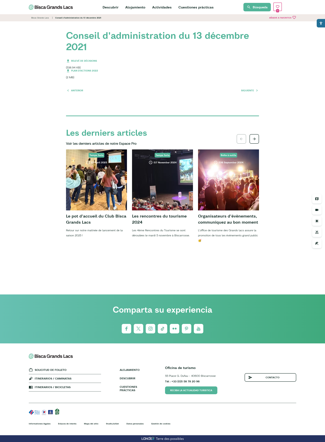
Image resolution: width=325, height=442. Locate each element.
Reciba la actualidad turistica (191, 390)
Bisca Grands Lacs (40, 17)
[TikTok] (162, 328)
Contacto (272, 377)
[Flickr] (174, 328)
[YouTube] (198, 328)
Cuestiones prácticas (196, 7)
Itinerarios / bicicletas (53, 387)
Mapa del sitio (91, 423)
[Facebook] (126, 328)
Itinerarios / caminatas (53, 378)
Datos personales (135, 423)
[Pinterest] (186, 328)
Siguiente (247, 90)
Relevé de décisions (84, 60)
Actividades (162, 7)
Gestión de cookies (160, 423)
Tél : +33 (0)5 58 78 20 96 (182, 381)
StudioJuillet (112, 423)
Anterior (77, 90)
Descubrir (110, 7)
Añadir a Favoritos (282, 17)
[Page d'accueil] (51, 7)
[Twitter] (138, 328)
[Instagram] (150, 328)
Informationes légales (39, 423)
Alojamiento (135, 7)
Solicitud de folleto (51, 370)
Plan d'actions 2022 (84, 70)
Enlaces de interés (67, 423)
